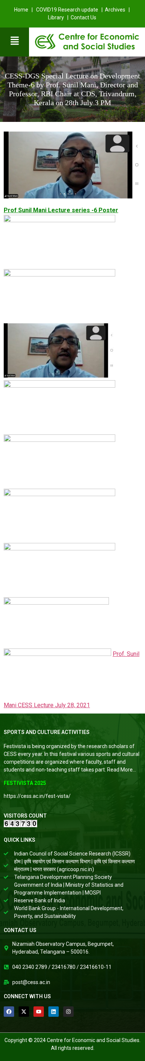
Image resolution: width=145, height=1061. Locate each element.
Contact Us (84, 17)
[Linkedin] (53, 1011)
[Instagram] (68, 1011)
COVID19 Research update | (70, 10)
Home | (24, 10)
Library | (59, 17)
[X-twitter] (24, 1011)
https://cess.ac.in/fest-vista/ (37, 796)
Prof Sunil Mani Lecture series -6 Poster (61, 210)
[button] (14, 41)
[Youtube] (38, 1011)
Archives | (118, 10)
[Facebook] (9, 1011)
